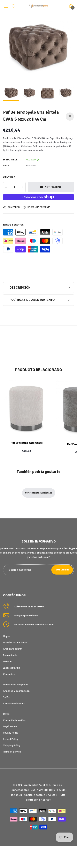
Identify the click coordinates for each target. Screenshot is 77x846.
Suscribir (62, 569)
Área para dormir (12, 648)
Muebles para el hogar (15, 642)
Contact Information (14, 720)
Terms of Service (12, 751)
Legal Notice (10, 726)
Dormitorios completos (15, 684)
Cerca (6, 714)
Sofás (6, 697)
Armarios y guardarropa (16, 691)
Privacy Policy (10, 732)
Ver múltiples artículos (38, 492)
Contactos (9, 674)
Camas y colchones (14, 703)
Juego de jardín (11, 667)
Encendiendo (10, 655)
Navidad (7, 661)
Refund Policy (10, 739)
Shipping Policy (11, 745)
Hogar (6, 636)
